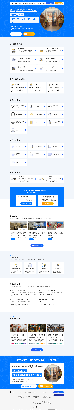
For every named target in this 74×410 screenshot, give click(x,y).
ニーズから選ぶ (25, 3)
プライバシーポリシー (51, 409)
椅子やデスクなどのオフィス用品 (38, 401)
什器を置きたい (20, 393)
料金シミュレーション (47, 397)
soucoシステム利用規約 (47, 403)
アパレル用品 (35, 397)
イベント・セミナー (47, 398)
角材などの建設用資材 (36, 396)
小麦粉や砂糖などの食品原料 (37, 393)
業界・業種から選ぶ (32, 3)
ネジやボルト (35, 399)
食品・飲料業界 (28, 396)
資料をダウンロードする (26, 203)
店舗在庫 (19, 398)
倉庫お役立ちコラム (47, 401)
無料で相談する (59, 3)
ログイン (58, 392)
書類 (33, 402)
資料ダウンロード (50, 3)
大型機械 (34, 395)
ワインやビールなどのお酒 (37, 403)
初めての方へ (21, 3)
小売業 (27, 395)
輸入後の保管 (20, 395)
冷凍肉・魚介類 (35, 398)
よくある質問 (46, 395)
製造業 (27, 393)
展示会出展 (19, 396)
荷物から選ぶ (39, 3)
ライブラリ (45, 399)
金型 (33, 404)
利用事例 (43, 3)
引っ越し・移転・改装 (21, 397)
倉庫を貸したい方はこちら (58, 395)
